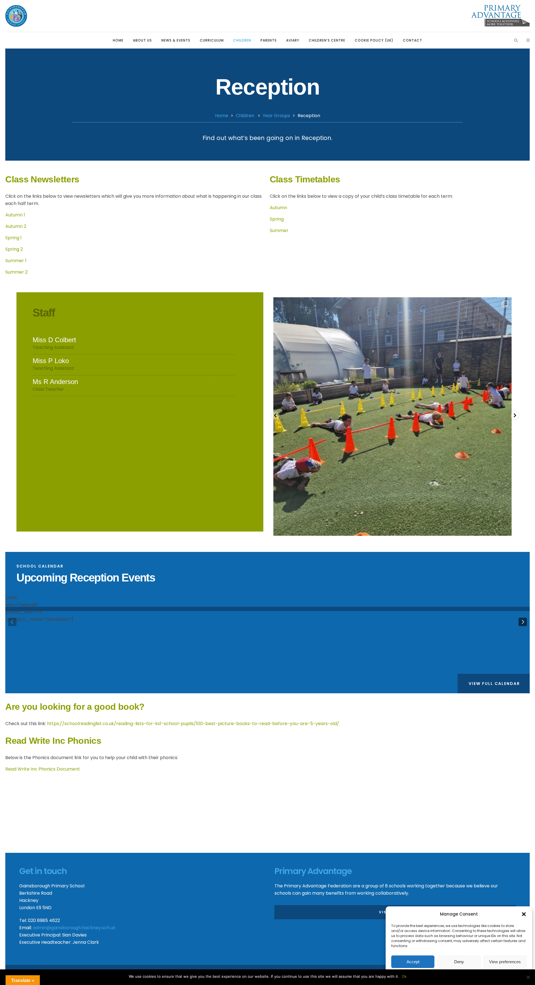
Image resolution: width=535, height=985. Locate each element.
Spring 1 (13, 238)
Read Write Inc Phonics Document (43, 769)
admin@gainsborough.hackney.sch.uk (74, 927)
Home (221, 115)
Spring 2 (14, 249)
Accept (413, 961)
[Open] (392, 416)
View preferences (505, 961)
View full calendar (494, 683)
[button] (524, 914)
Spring (277, 219)
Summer (279, 230)
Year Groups (276, 115)
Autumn (278, 207)
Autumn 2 (15, 226)
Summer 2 (16, 272)
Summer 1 (15, 260)
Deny (459, 961)
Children (245, 115)
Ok (404, 976)
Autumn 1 (15, 215)
